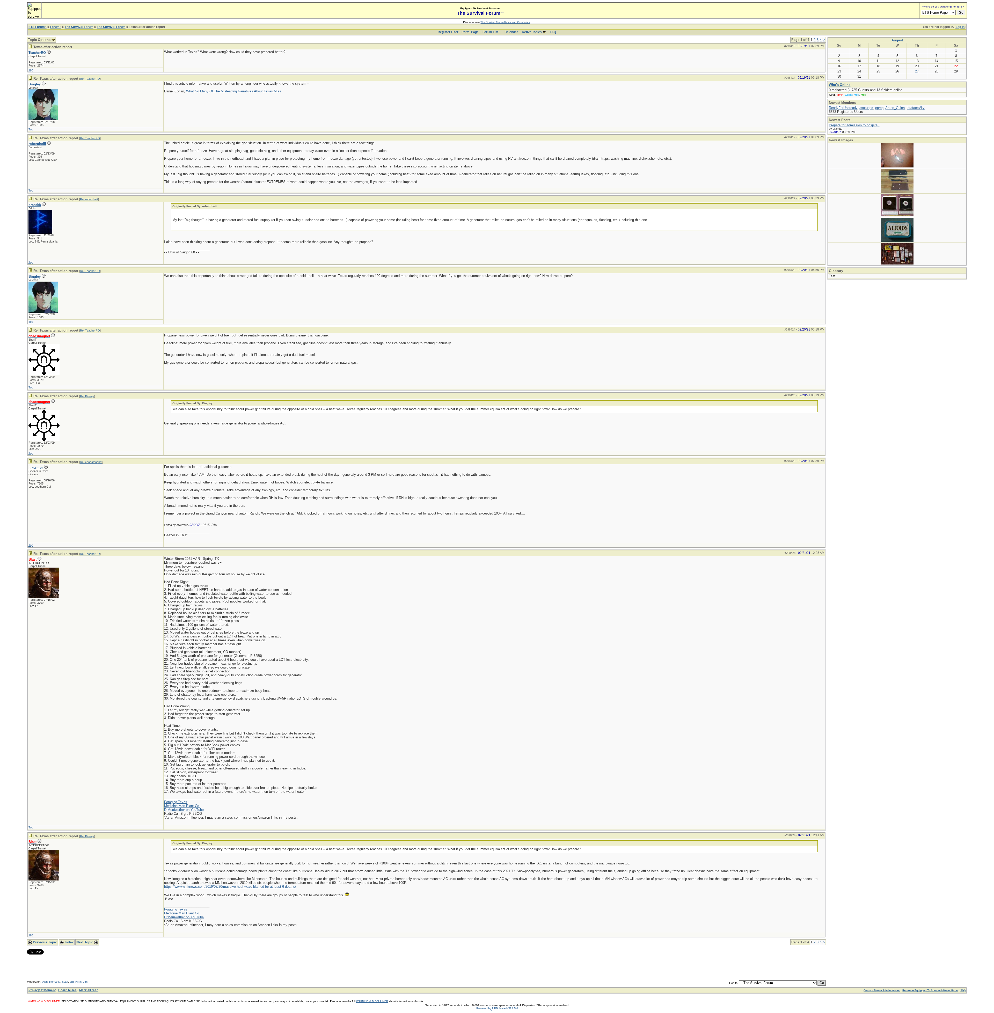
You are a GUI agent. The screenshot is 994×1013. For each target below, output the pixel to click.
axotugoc (866, 108)
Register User (448, 32)
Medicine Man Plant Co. (182, 806)
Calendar (511, 32)
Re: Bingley (87, 396)
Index (69, 942)
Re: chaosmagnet (91, 462)
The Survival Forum (79, 27)
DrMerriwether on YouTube (184, 810)
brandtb (34, 205)
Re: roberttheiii (89, 199)
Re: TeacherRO (90, 78)
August (897, 40)
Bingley (34, 84)
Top (30, 69)
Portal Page (470, 32)
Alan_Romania (51, 981)
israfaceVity (916, 108)
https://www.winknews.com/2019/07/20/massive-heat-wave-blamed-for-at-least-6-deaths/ (230, 887)
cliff (72, 981)
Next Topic (85, 942)
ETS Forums (37, 27)
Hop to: (733, 983)
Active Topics (532, 32)
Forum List (490, 32)
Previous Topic (44, 942)
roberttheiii (37, 144)
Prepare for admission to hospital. (854, 125)
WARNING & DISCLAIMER (372, 1001)
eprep (879, 108)
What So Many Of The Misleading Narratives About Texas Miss (233, 91)
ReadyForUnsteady (843, 108)
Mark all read (88, 990)
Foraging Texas (175, 802)
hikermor (35, 467)
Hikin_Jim (81, 981)
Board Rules (67, 990)
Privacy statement (42, 990)
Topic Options (40, 40)
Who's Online (839, 85)
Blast (65, 981)
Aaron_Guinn (895, 108)
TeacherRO (37, 53)
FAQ (553, 32)
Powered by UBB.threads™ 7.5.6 (497, 1008)
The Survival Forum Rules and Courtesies (505, 22)
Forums (55, 27)
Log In (960, 27)
